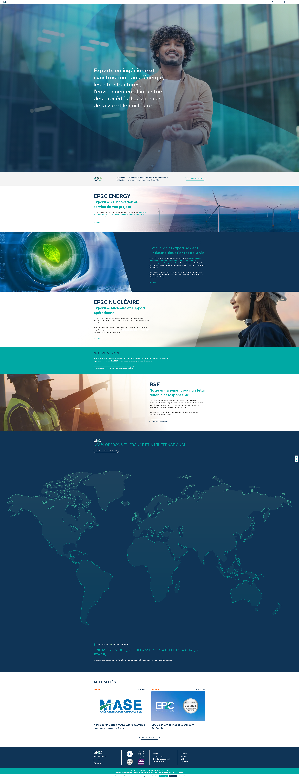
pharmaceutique (194, 258)
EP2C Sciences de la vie (161, 759)
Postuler (288, 1)
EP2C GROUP (142, 770)
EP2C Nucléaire (158, 762)
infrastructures (113, 214)
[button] (296, 457)
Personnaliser (182, 776)
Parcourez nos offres (195, 178)
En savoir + (97, 222)
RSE (182, 759)
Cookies (179, 772)
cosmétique (154, 260)
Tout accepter (163, 776)
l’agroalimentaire (172, 263)
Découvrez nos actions (160, 421)
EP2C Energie (158, 756)
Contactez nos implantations (106, 450)
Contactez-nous (99, 759)
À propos (184, 756)
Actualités (184, 762)
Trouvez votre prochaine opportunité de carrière (114, 368)
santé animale (168, 260)
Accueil (155, 753)
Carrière (184, 753)
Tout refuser (173, 776)
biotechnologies (155, 263)
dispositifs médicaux (185, 260)
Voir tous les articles (149, 737)
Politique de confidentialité (161, 772)
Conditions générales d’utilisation (132, 772)
